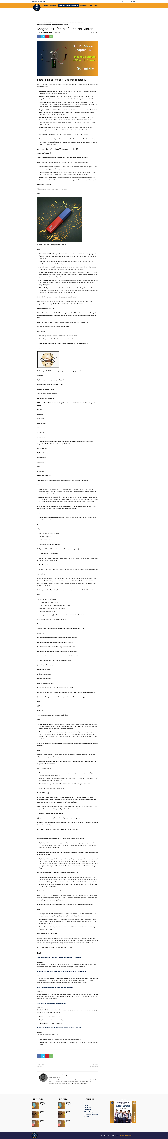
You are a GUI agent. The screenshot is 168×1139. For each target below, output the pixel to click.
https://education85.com (55, 1077)
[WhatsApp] (51, 36)
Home (38, 22)
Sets (41, 1122)
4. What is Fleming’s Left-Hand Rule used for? (51, 1003)
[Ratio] (35, 1114)
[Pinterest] (47, 36)
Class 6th (42, 1102)
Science (65, 24)
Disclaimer (87, 1109)
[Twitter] (122, 1)
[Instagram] (120, 1)
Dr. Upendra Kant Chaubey (45, 32)
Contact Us (87, 1107)
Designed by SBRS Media (126, 1135)
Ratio (41, 1113)
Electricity (40, 1067)
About (86, 1105)
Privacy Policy (88, 1112)
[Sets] (35, 1123)
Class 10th (61, 22)
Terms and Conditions (91, 1114)
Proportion (43, 1104)
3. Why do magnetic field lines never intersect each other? (55, 987)
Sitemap (86, 1116)
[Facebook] (118, 1)
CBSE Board (60, 24)
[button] (133, 5)
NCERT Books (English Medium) (49, 22)
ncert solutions (45, 79)
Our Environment (93, 1067)
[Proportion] (35, 1105)
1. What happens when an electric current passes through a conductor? (59, 957)
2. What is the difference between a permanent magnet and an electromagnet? (62, 971)
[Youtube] (124, 1)
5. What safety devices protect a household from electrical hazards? (59, 1028)
